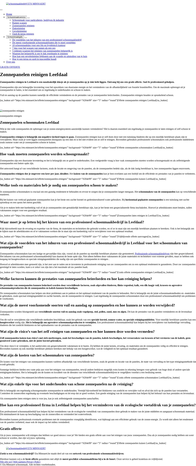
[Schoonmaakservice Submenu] (28, 17)
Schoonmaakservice (16, 17)
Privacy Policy (33, 461)
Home (9, 14)
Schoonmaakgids (15, 37)
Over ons (10, 62)
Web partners (19, 461)
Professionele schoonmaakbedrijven (152, 253)
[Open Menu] (1, 9)
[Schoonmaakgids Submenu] (25, 37)
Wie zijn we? (6, 461)
